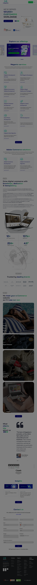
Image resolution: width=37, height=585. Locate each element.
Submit (28, 298)
